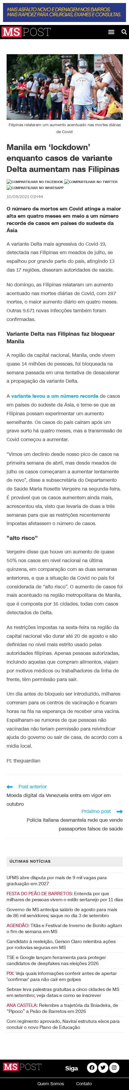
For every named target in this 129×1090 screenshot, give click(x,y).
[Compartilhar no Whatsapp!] (35, 188)
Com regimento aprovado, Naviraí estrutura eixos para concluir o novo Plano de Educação (63, 1024)
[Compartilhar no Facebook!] (35, 182)
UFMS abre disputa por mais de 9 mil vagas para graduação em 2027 (57, 881)
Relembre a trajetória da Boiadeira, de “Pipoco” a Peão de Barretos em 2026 (62, 1008)
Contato (84, 1084)
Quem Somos (51, 1084)
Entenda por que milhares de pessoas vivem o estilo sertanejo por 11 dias (65, 897)
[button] (111, 32)
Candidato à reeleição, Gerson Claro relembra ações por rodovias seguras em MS (61, 945)
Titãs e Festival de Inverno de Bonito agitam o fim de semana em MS (64, 929)
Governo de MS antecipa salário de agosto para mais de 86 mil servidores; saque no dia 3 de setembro (62, 913)
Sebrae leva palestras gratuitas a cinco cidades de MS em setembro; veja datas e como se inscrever (63, 992)
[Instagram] (114, 1068)
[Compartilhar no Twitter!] (91, 182)
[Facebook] (92, 1068)
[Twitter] (103, 1068)
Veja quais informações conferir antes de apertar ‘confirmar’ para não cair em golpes (62, 976)
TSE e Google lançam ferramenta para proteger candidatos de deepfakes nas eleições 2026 (56, 961)
